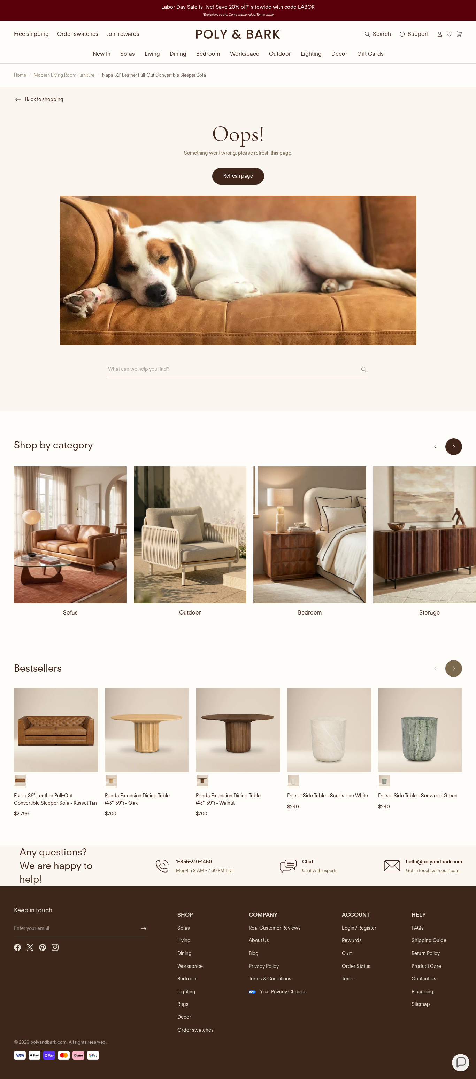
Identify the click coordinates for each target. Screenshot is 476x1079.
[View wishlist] (449, 34)
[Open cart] (459, 34)
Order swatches (77, 34)
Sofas (127, 53)
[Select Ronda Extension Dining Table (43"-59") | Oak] (111, 780)
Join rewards (123, 34)
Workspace (244, 53)
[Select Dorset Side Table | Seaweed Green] (384, 780)
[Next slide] (453, 446)
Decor (339, 53)
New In (101, 53)
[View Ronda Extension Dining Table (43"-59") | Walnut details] (238, 730)
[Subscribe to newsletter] (143, 928)
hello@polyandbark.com (434, 862)
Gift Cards (370, 53)
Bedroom (208, 53)
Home (20, 75)
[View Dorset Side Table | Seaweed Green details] (420, 730)
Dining (178, 53)
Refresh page (238, 176)
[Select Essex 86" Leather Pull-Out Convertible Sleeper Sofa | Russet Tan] (20, 780)
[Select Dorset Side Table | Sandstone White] (293, 780)
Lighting (311, 53)
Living (152, 53)
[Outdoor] (190, 534)
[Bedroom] (309, 534)
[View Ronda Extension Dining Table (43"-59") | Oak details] (147, 730)
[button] (193, 866)
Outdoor (280, 53)
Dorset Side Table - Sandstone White (327, 795)
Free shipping (31, 34)
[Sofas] (70, 534)
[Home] (238, 34)
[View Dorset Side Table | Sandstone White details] (329, 730)
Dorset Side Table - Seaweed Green (418, 795)
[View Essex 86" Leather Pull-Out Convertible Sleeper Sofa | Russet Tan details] (56, 730)
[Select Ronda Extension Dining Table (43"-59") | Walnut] (202, 780)
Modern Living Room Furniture (64, 75)
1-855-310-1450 (194, 862)
